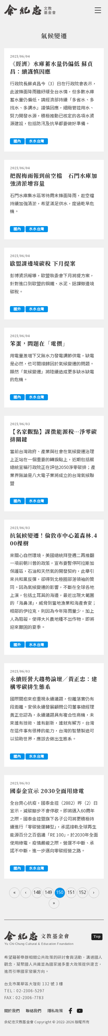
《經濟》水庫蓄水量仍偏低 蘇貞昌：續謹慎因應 (51, 67)
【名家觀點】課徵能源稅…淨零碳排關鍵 (53, 435)
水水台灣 (36, 140)
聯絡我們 (33, 1010)
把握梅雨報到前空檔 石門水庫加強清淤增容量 (53, 179)
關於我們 (12, 1010)
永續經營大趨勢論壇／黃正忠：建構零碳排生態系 (53, 683)
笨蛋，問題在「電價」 (39, 343)
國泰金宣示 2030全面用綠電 (47, 791)
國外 (17, 308)
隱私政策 (55, 1010)
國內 (17, 140)
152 (82, 892)
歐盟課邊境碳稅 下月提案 (43, 263)
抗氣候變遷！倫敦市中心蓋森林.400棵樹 (53, 539)
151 (71, 892)
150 (59, 892)
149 (48, 892)
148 (37, 892)
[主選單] (99, 10)
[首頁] (30, 9)
